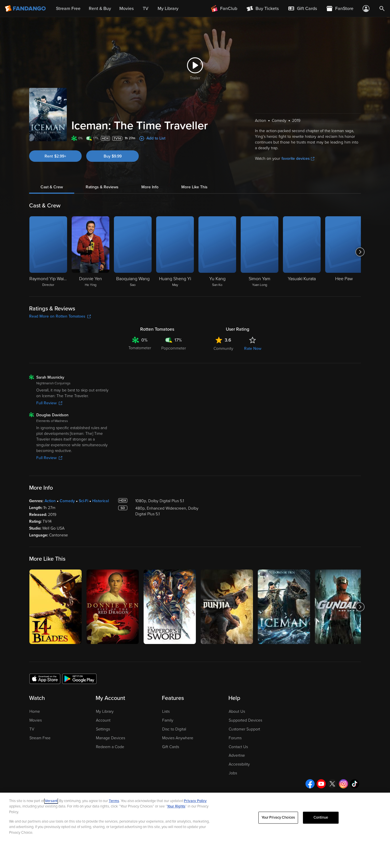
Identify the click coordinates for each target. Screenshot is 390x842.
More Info (149, 187)
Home (34, 711)
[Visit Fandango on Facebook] (310, 784)
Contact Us (238, 746)
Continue (320, 817)
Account (103, 720)
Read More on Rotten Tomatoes (57, 316)
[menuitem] (302, 8)
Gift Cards (170, 746)
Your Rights (176, 806)
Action (50, 500)
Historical (100, 500)
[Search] (382, 8)
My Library (105, 711)
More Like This (194, 187)
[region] (195, 817)
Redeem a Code (110, 746)
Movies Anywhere (177, 738)
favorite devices (296, 158)
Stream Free (40, 738)
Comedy (67, 500)
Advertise (237, 755)
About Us (237, 711)
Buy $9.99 (113, 156)
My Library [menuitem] (168, 8)
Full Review (46, 403)
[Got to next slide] (360, 252)
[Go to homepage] (26, 8)
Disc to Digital (174, 729)
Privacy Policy (195, 801)
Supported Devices (245, 720)
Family (167, 720)
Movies (35, 720)
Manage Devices (110, 738)
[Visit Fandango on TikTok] (354, 784)
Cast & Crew (52, 187)
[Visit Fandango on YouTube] (321, 784)
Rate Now (252, 348)
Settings (103, 729)
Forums (235, 738)
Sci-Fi (83, 500)
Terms (114, 801)
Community (223, 348)
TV (31, 729)
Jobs (233, 773)
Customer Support (244, 729)
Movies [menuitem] (126, 8)
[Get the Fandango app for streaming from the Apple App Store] (45, 678)
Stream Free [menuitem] (68, 8)
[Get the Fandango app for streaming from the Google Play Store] (79, 678)
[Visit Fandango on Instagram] (343, 784)
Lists (166, 711)
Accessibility (239, 764)
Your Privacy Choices (278, 817)
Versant (51, 801)
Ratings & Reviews (102, 187)
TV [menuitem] (145, 8)
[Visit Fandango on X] (332, 784)
